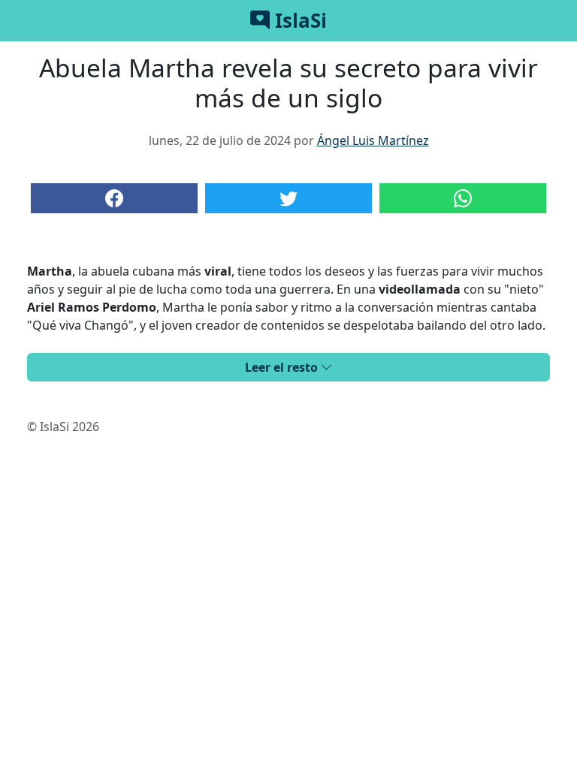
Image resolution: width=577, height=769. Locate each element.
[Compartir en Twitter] (288, 198)
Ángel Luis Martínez (373, 140)
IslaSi (298, 20)
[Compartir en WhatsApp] (462, 198)
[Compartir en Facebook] (114, 198)
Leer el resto (283, 367)
